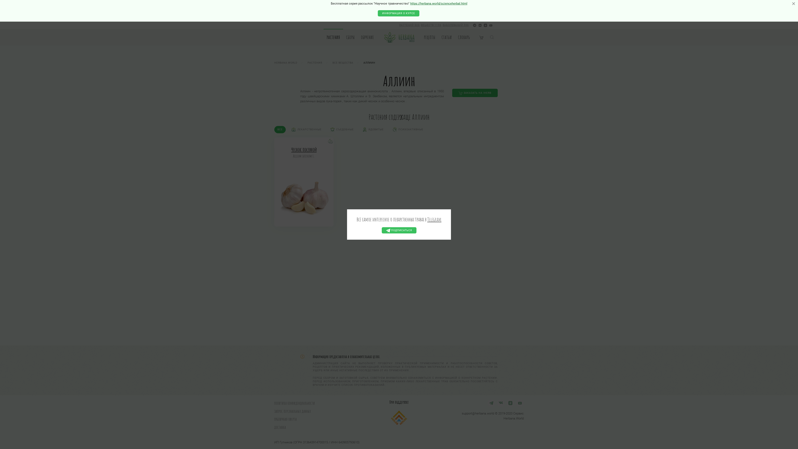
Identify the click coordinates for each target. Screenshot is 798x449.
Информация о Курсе (398, 13)
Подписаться (401, 230)
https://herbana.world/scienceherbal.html (438, 3)
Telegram (434, 219)
